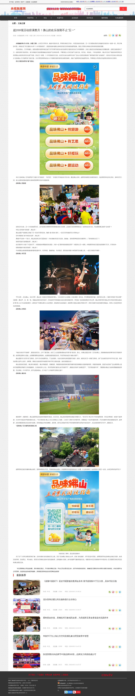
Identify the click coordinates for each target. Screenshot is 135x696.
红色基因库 (119, 18)
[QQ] (119, 592)
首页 (15, 18)
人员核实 (64, 675)
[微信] (109, 592)
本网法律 (48, 675)
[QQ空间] (116, 592)
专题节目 (60, 18)
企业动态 (75, 18)
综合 (45, 18)
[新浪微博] (113, 592)
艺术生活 (90, 18)
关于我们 (31, 675)
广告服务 (40, 675)
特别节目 (30, 18)
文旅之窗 (21, 23)
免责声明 (56, 675)
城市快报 (104, 18)
